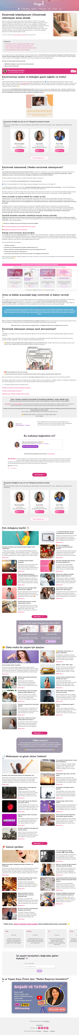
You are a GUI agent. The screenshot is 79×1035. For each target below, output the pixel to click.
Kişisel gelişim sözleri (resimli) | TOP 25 (27, 815)
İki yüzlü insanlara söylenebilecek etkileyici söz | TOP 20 (28, 909)
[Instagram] (42, 1028)
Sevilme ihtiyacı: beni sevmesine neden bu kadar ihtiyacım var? (27, 691)
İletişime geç (19, 150)
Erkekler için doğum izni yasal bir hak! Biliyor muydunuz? (16, 387)
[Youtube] (44, 1028)
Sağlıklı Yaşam (42, 8)
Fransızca (45, 1031)
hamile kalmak (25, 83)
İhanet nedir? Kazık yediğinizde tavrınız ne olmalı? (65, 691)
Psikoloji (34, 8)
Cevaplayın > (14, 468)
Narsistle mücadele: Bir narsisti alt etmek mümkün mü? (65, 561)
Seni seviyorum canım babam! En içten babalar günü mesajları (65, 815)
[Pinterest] (47, 1028)
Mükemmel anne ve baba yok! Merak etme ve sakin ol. (16, 393)
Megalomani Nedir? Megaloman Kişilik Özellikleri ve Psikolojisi (17, 865)
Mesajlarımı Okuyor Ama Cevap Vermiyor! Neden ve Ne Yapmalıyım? (18, 547)
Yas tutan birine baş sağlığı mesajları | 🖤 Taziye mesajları (65, 851)
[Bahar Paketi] (15, 273)
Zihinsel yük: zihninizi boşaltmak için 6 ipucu (27, 678)
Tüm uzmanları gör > (38, 158)
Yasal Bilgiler (39, 1025)
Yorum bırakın (38, 474)
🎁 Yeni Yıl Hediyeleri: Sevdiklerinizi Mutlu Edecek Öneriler (64, 547)
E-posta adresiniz (29, 963)
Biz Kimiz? (46, 1021)
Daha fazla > (37, 616)
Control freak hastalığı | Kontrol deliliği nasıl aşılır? (65, 678)
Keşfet (73, 71)
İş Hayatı (55, 8)
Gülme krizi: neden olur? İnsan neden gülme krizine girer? (27, 718)
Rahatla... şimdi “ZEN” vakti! (64, 665)
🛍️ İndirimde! (47, 286)
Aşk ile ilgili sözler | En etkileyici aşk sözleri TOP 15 (27, 802)
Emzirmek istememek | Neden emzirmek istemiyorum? (19, 46)
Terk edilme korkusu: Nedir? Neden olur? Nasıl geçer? (64, 588)
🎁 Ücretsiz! (15, 286)
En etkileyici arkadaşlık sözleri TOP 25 (65, 788)
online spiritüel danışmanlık (26, 924)
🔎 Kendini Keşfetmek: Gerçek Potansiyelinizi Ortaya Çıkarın (65, 532)
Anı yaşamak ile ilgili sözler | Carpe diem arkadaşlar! (66, 761)
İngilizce (39, 1031)
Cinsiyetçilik (8, 404)
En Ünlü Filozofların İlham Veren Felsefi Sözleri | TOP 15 (27, 878)
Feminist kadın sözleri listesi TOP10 (64, 802)
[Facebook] (39, 1028)
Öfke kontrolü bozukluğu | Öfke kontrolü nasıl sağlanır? (27, 588)
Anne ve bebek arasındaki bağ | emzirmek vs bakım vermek (21, 47)
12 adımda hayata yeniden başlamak (25, 561)
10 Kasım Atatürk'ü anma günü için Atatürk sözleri (28, 829)
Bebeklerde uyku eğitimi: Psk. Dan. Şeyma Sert (15, 229)
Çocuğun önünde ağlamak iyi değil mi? (12, 390)
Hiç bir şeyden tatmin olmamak (11, 665)
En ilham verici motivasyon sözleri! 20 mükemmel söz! (18, 775)
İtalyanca (52, 1031)
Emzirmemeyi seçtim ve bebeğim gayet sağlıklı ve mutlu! (20, 44)
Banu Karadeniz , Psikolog (19, 34)
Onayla (39, 971)
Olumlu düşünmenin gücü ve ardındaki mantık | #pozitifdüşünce (28, 575)
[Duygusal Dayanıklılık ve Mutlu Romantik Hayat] (31, 273)
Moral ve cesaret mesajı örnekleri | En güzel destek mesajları (66, 865)
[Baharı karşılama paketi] (47, 273)
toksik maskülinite (18, 404)
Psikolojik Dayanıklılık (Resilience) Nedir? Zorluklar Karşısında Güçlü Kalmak (66, 879)
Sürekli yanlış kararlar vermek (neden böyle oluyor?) (27, 602)
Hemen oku (5, 557)
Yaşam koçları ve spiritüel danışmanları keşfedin (39, 749)
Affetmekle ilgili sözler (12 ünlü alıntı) (65, 774)
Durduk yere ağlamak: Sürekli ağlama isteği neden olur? (65, 575)
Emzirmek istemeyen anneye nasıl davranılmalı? (17, 49)
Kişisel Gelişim (26, 8)
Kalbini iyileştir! (64, 286)
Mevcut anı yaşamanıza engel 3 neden (65, 705)
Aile (60, 8)
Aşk (49, 8)
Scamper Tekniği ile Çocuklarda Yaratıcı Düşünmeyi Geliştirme (65, 894)
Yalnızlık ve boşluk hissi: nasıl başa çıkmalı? (28, 705)
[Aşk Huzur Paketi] (64, 273)
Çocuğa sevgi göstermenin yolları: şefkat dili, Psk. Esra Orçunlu (19, 226)
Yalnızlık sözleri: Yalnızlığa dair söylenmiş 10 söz (27, 788)
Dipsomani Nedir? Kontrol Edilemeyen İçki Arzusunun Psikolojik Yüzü (26, 894)
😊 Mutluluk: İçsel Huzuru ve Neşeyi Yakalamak (64, 652)
